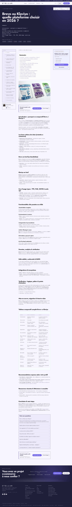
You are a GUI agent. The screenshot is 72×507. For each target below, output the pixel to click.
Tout (37, 487)
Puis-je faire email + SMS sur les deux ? (35, 433)
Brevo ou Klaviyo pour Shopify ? (35, 418)
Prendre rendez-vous (36, 108)
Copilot (29, 41)
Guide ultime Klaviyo (51, 491)
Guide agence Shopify (51, 490)
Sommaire (7, 52)
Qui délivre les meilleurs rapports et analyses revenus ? (35, 436)
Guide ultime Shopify (51, 488)
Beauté (38, 488)
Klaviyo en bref (23, 61)
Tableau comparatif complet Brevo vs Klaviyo (10, 89)
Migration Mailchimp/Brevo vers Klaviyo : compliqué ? (35, 444)
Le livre (60, 3)
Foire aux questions (9, 100)
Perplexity (10, 41)
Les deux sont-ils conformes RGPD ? (35, 431)
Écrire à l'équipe (45, 108)
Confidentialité (27, 498)
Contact (26, 496)
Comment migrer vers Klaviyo (43, 382)
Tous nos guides (50, 487)
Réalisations (38, 3)
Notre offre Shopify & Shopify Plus (29, 489)
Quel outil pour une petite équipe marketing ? (35, 442)
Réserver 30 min (61, 64)
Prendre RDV (66, 3)
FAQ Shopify (50, 495)
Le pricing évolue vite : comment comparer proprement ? (35, 447)
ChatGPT (5, 41)
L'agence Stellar (27, 487)
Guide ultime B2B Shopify (52, 492)
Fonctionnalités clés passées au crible (9, 71)
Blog (42, 3)
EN (56, 3)
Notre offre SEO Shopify (29, 492)
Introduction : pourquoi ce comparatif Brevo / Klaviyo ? (10, 55)
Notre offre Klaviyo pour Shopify (26, 505)
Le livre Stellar (39, 491)
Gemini (20, 41)
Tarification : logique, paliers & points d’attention (10, 82)
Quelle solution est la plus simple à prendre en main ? (35, 425)
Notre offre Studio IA (28, 493)
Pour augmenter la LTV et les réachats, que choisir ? (35, 428)
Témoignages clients (40, 492)
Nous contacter (61, 67)
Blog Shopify (27, 495)
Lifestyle (38, 490)
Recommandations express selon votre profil (10, 92)
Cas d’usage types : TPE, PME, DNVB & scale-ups (10, 68)
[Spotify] (2, 494)
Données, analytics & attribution (9, 74)
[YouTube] (6, 494)
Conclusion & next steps (10, 97)
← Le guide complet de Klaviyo (7, 8)
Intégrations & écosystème (10, 79)
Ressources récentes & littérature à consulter (9, 95)
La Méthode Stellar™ (31, 3)
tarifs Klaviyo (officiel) (28, 293)
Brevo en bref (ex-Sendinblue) (9, 62)
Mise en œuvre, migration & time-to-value (10, 86)
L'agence (25, 3)
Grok (25, 41)
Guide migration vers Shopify (52, 494)
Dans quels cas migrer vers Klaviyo (30, 383)
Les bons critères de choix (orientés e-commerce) (10, 59)
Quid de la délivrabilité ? (35, 439)
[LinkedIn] (4, 494)
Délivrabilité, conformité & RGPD (10, 77)
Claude (16, 41)
